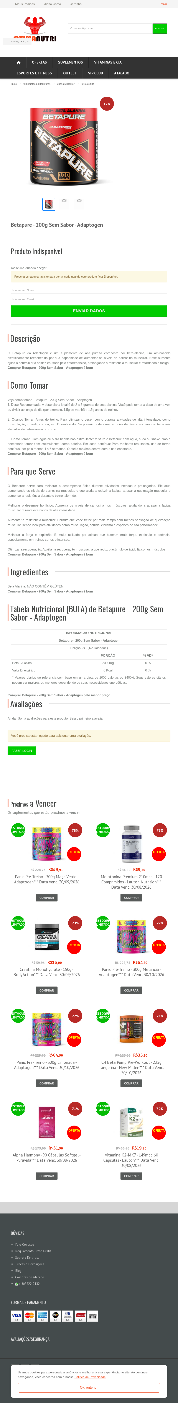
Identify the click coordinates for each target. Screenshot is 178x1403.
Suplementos (70, 62)
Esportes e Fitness (34, 73)
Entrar (163, 4)
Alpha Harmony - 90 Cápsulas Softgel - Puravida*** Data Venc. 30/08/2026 (47, 1157)
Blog (18, 1271)
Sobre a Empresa (27, 1257)
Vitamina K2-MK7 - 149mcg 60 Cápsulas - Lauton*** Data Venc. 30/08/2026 (131, 1160)
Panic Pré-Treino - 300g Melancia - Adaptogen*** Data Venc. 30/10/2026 (131, 972)
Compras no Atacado (29, 1277)
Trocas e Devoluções (29, 1264)
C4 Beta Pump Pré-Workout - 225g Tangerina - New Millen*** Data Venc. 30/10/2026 (131, 1067)
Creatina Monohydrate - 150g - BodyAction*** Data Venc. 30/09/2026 (46, 972)
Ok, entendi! (89, 1387)
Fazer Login (22, 750)
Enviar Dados (89, 311)
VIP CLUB (95, 73)
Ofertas (39, 62)
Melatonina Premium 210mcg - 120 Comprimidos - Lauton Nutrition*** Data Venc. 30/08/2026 (131, 882)
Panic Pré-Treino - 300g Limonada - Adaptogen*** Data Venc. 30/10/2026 (46, 1065)
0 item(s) (19, 41)
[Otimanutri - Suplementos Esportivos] (35, 28)
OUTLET (70, 73)
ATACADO (121, 73)
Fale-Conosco (24, 1244)
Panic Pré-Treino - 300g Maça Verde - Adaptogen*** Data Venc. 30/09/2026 (46, 879)
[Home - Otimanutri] (18, 62)
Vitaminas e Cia (108, 62)
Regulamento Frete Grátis (33, 1251)
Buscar (159, 28)
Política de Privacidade (90, 1377)
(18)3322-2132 (29, 1284)
